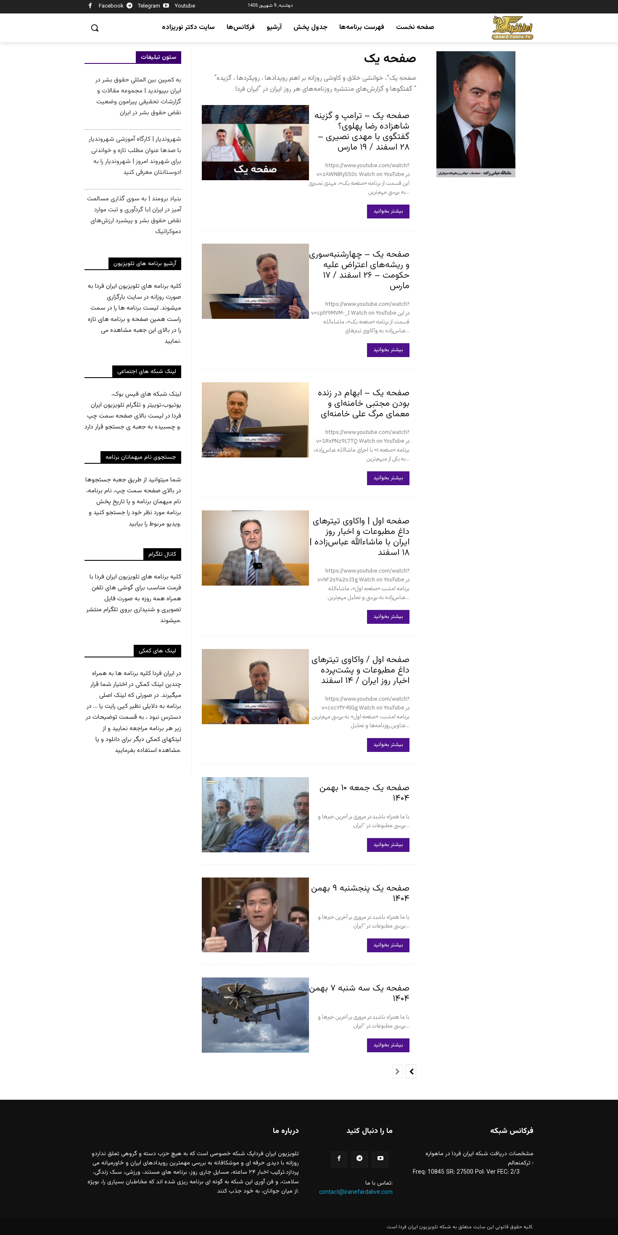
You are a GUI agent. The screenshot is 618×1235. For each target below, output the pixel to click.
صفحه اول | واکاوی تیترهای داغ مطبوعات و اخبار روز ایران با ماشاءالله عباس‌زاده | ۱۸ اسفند (359, 537)
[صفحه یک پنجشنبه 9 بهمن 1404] (255, 915)
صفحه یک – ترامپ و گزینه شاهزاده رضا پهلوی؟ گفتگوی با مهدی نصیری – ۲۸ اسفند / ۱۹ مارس (361, 131)
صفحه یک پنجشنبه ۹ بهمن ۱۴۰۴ (360, 893)
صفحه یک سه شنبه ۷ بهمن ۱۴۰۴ (359, 993)
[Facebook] (90, 7)
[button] (95, 28)
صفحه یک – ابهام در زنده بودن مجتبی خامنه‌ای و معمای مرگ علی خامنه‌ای (363, 403)
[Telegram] (129, 7)
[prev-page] (397, 1071)
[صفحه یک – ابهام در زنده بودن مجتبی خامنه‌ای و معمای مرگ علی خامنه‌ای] (255, 419)
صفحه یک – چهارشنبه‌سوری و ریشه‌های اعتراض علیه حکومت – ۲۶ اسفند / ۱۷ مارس (359, 270)
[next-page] (411, 1071)
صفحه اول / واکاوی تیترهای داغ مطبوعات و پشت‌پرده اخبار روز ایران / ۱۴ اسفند (360, 670)
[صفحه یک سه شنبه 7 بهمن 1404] (255, 1015)
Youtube (185, 6)
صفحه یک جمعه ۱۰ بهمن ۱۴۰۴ (364, 793)
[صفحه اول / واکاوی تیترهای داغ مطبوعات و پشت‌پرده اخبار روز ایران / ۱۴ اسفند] (255, 686)
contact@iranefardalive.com (356, 1192)
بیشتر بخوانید (388, 211)
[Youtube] (166, 7)
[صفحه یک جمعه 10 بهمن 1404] (255, 814)
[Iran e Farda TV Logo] (512, 28)
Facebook (111, 6)
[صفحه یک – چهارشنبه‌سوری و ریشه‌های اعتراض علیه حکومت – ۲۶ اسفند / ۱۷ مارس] (255, 281)
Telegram (149, 6)
